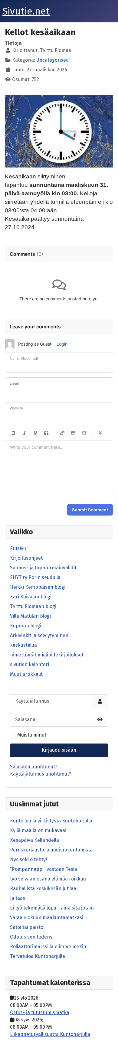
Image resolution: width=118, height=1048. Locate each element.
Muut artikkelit (26, 674)
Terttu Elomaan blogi (33, 606)
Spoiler (100, 433)
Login (62, 344)
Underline (35, 433)
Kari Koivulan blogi (30, 597)
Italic (24, 433)
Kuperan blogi (25, 626)
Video (84, 433)
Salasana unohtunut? (33, 767)
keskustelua (23, 645)
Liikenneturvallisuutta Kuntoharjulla (50, 1034)
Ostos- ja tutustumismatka (39, 1012)
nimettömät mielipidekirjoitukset (47, 655)
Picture (73, 433)
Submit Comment (90, 509)
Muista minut (31, 735)
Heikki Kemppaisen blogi (37, 587)
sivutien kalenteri (29, 664)
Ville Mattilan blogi (30, 616)
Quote (46, 433)
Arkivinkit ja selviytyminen (39, 635)
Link (62, 433)
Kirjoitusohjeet (26, 558)
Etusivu (18, 548)
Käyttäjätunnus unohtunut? (40, 774)
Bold (13, 433)
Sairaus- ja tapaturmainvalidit (43, 568)
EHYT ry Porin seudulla (35, 577)
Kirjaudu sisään (59, 750)
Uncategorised (52, 60)
